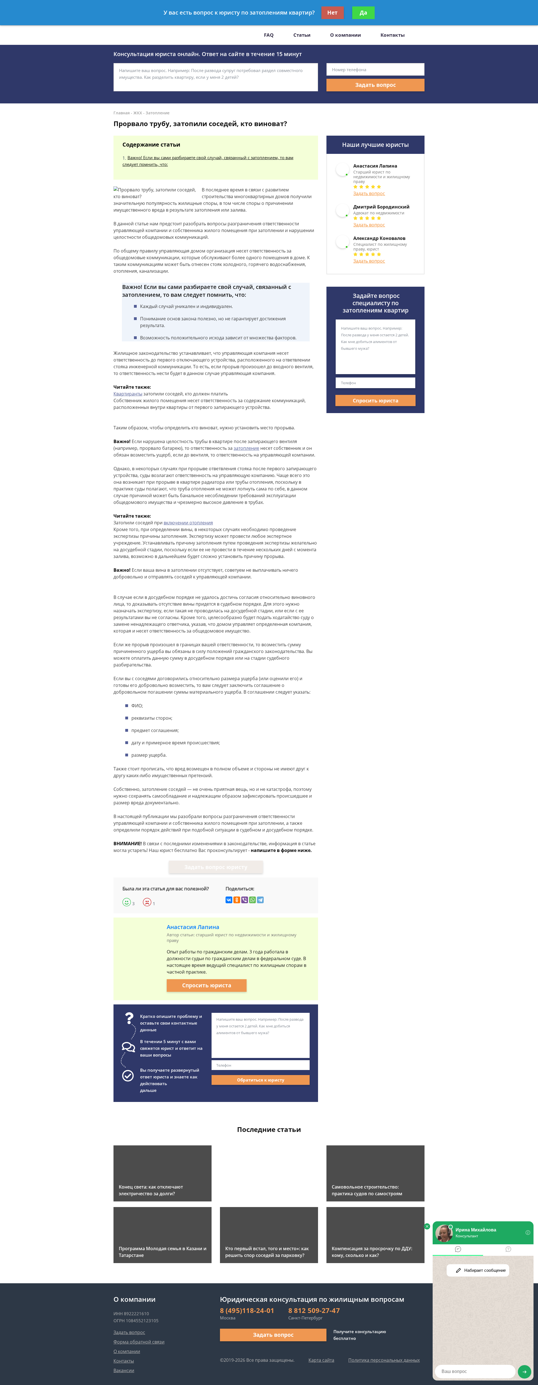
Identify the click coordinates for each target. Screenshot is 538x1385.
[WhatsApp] (252, 900)
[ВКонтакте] (229, 900)
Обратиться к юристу (260, 1080)
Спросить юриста (206, 985)
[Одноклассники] (236, 900)
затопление (246, 448)
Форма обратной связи (138, 1342)
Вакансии (123, 1370)
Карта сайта (321, 1360)
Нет (332, 12)
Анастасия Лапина (193, 927)
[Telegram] (260, 900)
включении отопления (188, 523)
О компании (345, 35)
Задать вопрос (375, 85)
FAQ (269, 35)
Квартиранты (127, 394)
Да (363, 12)
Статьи (301, 35)
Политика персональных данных (384, 1360)
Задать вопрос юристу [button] (215, 867)
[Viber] (244, 900)
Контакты (393, 35)
